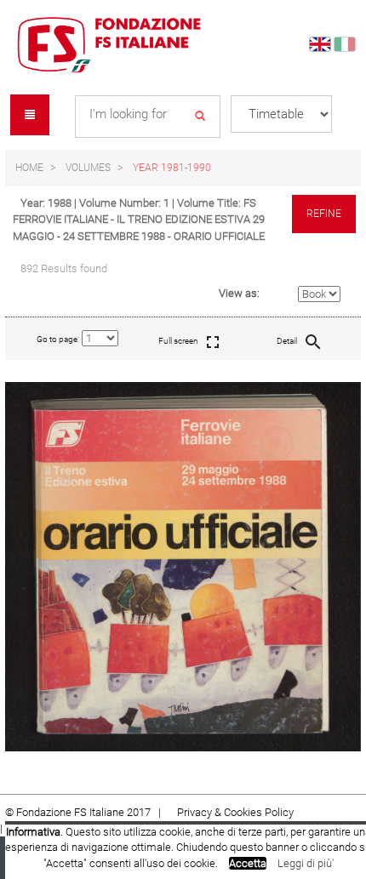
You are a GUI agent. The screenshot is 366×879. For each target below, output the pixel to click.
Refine (323, 214)
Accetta (247, 863)
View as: (239, 293)
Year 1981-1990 (172, 168)
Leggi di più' (305, 863)
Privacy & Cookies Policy (235, 812)
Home (29, 168)
